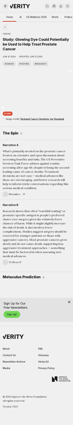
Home (9, 17)
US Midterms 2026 (36, 17)
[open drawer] (5, 6)
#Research (40, 64)
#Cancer (9, 64)
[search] (67, 6)
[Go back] (21, 27)
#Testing (24, 64)
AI (21, 17)
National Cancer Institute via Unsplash (42, 119)
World (55, 17)
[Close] (69, 302)
